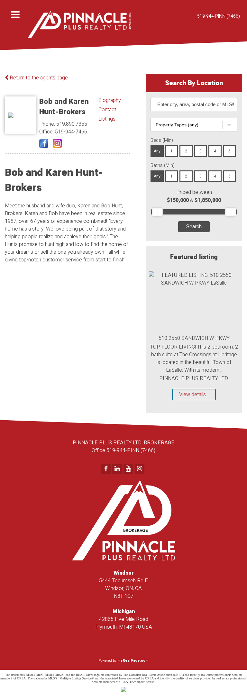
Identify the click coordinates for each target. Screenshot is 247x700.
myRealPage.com (133, 660)
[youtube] (129, 469)
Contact (107, 110)
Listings (106, 119)
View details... (194, 394)
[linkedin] (118, 469)
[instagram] (140, 469)
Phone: (47, 124)
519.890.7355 (71, 124)
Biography (109, 100)
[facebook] (106, 469)
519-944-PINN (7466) (218, 16)
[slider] (157, 211)
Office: (47, 132)
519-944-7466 (71, 132)
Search (194, 227)
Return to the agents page (38, 78)
